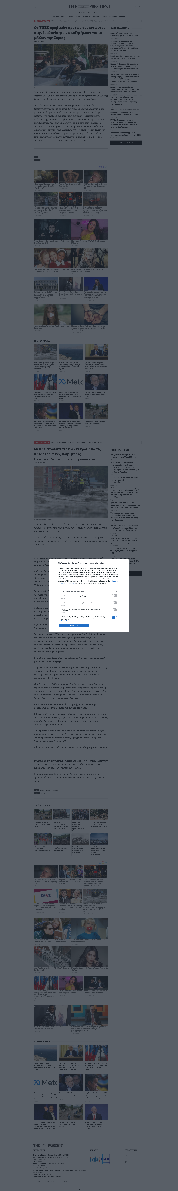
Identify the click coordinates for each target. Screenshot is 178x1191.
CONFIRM (74, 625)
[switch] (114, 595)
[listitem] (89, 591)
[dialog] (89, 595)
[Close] (125, 563)
